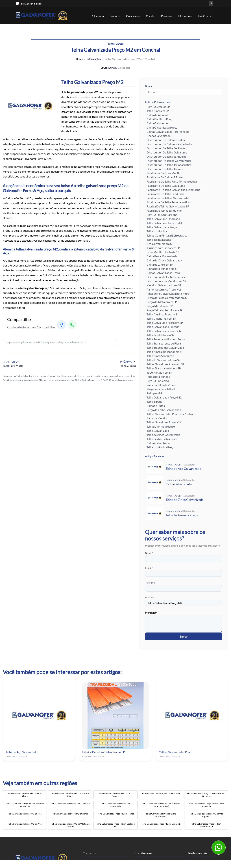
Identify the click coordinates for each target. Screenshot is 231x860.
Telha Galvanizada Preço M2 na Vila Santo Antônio (70, 825)
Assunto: (150, 597)
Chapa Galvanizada (159, 135)
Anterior (12, 361)
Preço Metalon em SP (160, 306)
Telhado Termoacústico (161, 426)
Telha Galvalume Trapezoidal (164, 223)
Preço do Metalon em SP (162, 302)
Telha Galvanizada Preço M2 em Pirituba (161, 793)
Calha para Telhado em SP (162, 268)
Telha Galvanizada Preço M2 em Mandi (115, 813)
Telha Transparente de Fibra (164, 343)
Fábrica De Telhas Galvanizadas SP (168, 206)
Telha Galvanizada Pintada (163, 326)
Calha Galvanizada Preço (162, 127)
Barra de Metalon (157, 418)
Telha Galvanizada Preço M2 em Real (25, 813)
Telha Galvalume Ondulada (163, 218)
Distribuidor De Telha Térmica (165, 169)
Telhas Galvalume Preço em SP (165, 364)
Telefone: (150, 582)
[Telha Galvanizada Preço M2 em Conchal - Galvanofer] (42, 16)
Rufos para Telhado (158, 376)
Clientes (150, 16)
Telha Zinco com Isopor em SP (165, 351)
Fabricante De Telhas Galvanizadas (168, 198)
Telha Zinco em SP (158, 110)
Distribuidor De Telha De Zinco (166, 148)
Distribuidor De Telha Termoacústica (169, 164)
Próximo (126, 361)
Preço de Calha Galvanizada (164, 409)
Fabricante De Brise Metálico (164, 173)
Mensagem (151, 612)
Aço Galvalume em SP (160, 243)
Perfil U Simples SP (158, 106)
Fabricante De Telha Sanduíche (165, 194)
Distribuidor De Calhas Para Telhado (169, 144)
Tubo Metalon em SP (159, 372)
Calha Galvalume (157, 123)
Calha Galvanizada (158, 443)
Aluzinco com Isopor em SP (163, 248)
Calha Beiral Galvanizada (162, 256)
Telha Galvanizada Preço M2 (164, 397)
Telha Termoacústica (159, 239)
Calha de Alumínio (158, 115)
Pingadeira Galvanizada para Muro (168, 293)
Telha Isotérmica (157, 231)
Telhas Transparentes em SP (164, 368)
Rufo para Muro (156, 393)
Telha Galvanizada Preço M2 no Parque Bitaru (70, 795)
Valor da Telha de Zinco (161, 385)
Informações (185, 16)
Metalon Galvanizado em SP (164, 285)
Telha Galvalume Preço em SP (165, 322)
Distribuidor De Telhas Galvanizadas (169, 160)
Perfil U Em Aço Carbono (162, 214)
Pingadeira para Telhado (161, 389)
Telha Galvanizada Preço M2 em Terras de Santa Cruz (24, 805)
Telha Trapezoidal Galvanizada (165, 347)
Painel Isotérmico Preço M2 (164, 289)
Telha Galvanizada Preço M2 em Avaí (25, 823)
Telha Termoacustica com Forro (166, 339)
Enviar (184, 636)
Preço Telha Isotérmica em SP (165, 310)
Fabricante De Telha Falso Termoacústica (172, 181)
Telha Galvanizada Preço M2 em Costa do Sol (115, 825)
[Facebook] (61, 324)
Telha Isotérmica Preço (161, 447)
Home (79, 58)
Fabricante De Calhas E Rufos (165, 177)
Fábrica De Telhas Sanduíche (164, 210)
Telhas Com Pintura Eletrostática (167, 235)
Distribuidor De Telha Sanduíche (166, 156)
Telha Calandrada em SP (161, 318)
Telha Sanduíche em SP (161, 335)
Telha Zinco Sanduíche (160, 356)
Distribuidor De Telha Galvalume (167, 152)
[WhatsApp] (72, 324)
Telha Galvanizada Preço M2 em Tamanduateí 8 (206, 825)
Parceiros (166, 16)
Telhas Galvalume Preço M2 (164, 422)
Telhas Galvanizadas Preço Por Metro (170, 414)
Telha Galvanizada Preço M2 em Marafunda (115, 805)
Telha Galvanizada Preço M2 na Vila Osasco (115, 795)
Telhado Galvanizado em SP (163, 360)
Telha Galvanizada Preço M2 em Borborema (161, 815)
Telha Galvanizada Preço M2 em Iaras (70, 813)
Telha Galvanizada (158, 430)
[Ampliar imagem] (30, 106)
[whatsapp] (218, 847)
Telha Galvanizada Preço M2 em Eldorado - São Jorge (206, 795)
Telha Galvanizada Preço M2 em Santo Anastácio (206, 805)
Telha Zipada (154, 401)
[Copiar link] (114, 341)
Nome (149, 552)
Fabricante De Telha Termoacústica (168, 202)
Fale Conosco (205, 16)
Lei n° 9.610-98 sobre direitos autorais (115, 380)
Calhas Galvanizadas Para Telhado (168, 131)
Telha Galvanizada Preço (162, 227)
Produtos (115, 16)
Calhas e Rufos (156, 405)
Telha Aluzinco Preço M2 (162, 314)
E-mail (149, 567)
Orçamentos (133, 16)
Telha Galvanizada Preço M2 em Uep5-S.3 (70, 803)
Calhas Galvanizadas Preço (163, 272)
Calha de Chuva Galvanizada (164, 260)
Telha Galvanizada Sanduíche (164, 331)
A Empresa (98, 16)
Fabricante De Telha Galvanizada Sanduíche (173, 189)
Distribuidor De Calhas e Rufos (166, 140)
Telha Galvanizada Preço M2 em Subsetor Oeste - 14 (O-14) (160, 805)
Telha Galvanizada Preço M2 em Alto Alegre (25, 795)
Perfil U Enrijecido (158, 380)
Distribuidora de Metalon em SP (166, 281)
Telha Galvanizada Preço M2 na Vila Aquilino (206, 815)
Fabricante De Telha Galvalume (166, 185)
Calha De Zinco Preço (160, 119)
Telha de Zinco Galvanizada (163, 434)
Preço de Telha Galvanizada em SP (167, 297)
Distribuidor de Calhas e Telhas (166, 277)
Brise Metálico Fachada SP (163, 252)
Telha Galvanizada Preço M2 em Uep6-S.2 (160, 823)
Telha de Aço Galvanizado (162, 439)
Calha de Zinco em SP (160, 264)
